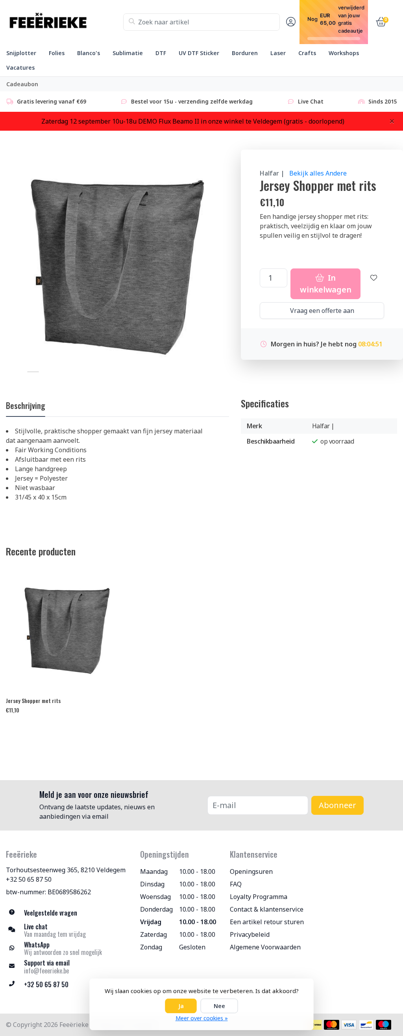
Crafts (307, 53)
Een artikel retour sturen (267, 922)
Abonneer (337, 805)
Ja (181, 1006)
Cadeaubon (22, 84)
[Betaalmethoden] (314, 1025)
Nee (219, 1006)
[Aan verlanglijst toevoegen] (374, 283)
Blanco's (88, 53)
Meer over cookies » (202, 1018)
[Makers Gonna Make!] (64, 22)
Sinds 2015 (382, 101)
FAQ (236, 884)
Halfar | (272, 173)
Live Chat (311, 101)
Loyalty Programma (258, 896)
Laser (278, 53)
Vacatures (20, 67)
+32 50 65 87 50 (29, 879)
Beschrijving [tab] (25, 405)
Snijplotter (21, 53)
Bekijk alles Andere (318, 173)
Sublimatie (128, 53)
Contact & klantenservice (266, 909)
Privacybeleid (250, 934)
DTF (160, 53)
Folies (57, 53)
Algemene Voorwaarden (265, 947)
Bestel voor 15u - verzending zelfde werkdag (192, 101)
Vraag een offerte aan (322, 310)
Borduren (245, 53)
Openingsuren (251, 871)
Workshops (344, 53)
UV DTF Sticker (199, 53)
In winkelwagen (325, 283)
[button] (289, 22)
